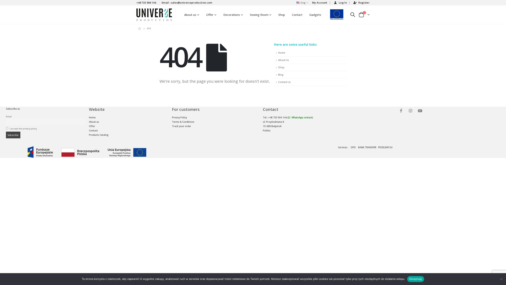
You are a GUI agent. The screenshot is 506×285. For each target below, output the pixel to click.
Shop (281, 15)
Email (9, 116)
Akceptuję (415, 278)
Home (281, 52)
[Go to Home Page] (139, 28)
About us (94, 122)
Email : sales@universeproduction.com (187, 2)
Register (364, 2)
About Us (283, 60)
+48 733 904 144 (146, 2)
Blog (280, 74)
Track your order (181, 126)
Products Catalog (99, 135)
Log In (343, 2)
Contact (297, 15)
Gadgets (315, 15)
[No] (501, 279)
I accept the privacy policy (23, 128)
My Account (319, 2)
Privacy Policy (179, 117)
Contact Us (284, 82)
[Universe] (401, 111)
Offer (209, 15)
